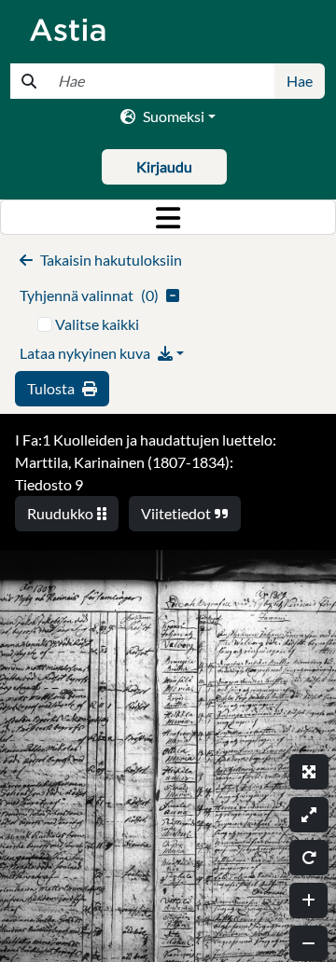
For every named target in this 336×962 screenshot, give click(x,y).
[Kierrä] (309, 857)
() (89, 295)
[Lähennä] (308, 900)
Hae (300, 80)
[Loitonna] (308, 943)
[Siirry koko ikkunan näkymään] (309, 772)
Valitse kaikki (97, 324)
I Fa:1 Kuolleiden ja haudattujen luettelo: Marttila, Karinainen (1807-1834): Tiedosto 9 (145, 462)
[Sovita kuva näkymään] (309, 814)
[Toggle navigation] (168, 217)
